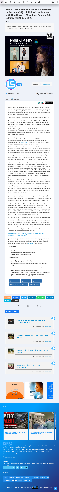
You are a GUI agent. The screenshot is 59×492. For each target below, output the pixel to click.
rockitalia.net (18, 480)
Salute (32, 439)
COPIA (8, 297)
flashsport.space (44, 477)
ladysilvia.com (19, 477)
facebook (16, 297)
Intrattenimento (48, 326)
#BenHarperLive (22, 233)
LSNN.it (5, 477)
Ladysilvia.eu (35, 477)
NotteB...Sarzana (35, 284)
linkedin (32, 297)
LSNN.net (11, 477)
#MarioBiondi (11, 235)
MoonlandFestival (15, 281)
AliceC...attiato (14, 284)
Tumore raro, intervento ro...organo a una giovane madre (41, 432)
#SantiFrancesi (30, 233)
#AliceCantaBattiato (39, 233)
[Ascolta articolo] (38, 94)
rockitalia (35, 84)
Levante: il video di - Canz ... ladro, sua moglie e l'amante (32, 351)
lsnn (19, 84)
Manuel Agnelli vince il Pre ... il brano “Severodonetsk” (28, 366)
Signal (7, 300)
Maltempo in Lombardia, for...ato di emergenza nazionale (15, 432)
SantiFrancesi (37, 281)
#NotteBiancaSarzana (21, 235)
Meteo (6, 439)
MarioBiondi (24, 284)
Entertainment (47, 84)
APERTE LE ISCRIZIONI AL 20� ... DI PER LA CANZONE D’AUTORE (31, 321)
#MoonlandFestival (12, 233)
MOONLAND (24, 142)
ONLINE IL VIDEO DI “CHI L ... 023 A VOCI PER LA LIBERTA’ (32, 336)
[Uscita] (57, 2)
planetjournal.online (9, 480)
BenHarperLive (26, 281)
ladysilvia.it (27, 477)
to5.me (25, 480)
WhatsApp (41, 297)
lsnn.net (10, 487)
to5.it (30, 480)
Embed (16, 300)
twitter (24, 297)
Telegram (51, 297)
